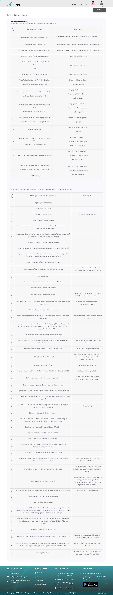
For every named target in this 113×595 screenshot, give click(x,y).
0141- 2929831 (70, 579)
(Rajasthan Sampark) (70, 574)
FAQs (38, 577)
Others (76, 10)
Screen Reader (41, 584)
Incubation (56, 10)
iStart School (21, 10)
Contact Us (40, 573)
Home (9, 15)
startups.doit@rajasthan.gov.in (18, 577)
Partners (67, 10)
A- (81, 4)
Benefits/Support (43, 10)
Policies (30, 10)
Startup (9, 10)
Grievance (40, 580)
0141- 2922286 (71, 583)
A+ (86, 4)
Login (98, 10)
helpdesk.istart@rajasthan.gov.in (66, 588)
